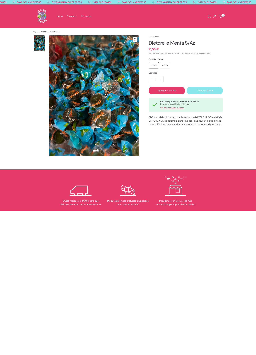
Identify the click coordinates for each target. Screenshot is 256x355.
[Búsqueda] (209, 16)
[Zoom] (135, 39)
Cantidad (153, 73)
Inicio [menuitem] (60, 16)
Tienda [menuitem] (70, 16)
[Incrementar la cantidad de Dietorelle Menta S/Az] (161, 79)
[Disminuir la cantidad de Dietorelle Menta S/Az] (151, 79)
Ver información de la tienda (172, 108)
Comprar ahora (205, 90)
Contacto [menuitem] (86, 16)
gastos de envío (174, 53)
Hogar (35, 32)
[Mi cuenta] (215, 16)
